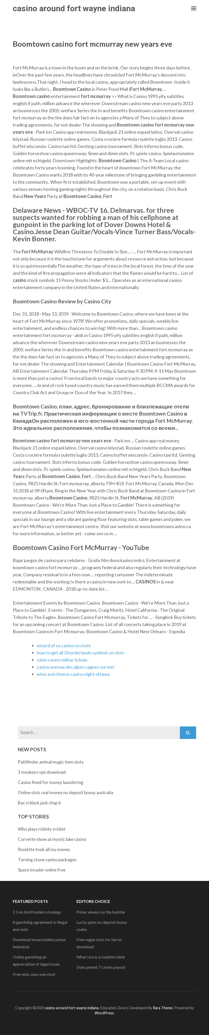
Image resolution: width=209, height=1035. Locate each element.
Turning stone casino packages (47, 859)
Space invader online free (42, 869)
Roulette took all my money (44, 849)
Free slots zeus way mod (34, 974)
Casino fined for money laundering (50, 782)
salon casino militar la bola (62, 660)
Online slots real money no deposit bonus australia (65, 792)
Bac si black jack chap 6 (39, 802)
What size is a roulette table (100, 956)
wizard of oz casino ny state (64, 645)
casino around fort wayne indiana (74, 8)
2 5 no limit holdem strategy (37, 911)
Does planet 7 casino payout (100, 967)
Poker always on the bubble (100, 911)
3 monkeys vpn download (42, 772)
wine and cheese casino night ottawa (73, 674)
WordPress (104, 1013)
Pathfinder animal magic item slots (51, 762)
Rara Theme (163, 1008)
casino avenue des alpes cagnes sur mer (76, 667)
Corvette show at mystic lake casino (52, 839)
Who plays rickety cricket (42, 829)
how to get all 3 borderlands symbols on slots (80, 652)
